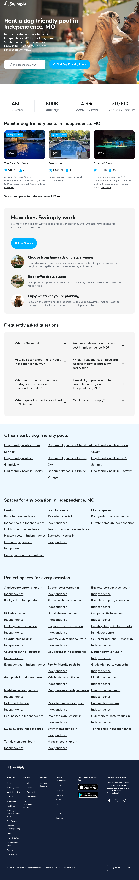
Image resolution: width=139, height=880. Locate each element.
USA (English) (115, 867)
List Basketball (29, 797)
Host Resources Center (27, 804)
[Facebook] (109, 800)
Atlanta (59, 799)
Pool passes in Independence (23, 716)
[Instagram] (124, 800)
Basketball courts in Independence (61, 539)
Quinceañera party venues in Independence (110, 719)
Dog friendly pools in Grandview (18, 461)
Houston (59, 809)
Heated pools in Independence (25, 536)
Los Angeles (61, 786)
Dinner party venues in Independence (106, 655)
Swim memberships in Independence (63, 732)
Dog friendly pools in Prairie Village (67, 474)
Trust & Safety (13, 838)
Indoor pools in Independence (24, 523)
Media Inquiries (13, 792)
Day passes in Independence (67, 652)
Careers (10, 783)
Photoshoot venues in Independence (105, 693)
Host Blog (11, 806)
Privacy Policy (69, 867)
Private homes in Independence (112, 523)
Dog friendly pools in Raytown (112, 471)
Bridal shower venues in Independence (64, 616)
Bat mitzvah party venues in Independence (110, 603)
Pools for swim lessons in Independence (65, 719)
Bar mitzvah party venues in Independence (67, 603)
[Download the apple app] (88, 787)
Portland (59, 795)
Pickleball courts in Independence (61, 519)
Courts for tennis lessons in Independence (22, 655)
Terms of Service (53, 867)
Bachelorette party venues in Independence (110, 591)
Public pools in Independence (24, 555)
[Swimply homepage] (69, 4)
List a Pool (27, 783)
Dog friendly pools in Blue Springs (22, 448)
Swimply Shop (13, 787)
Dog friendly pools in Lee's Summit (109, 461)
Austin (59, 804)
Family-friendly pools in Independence (64, 668)
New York (60, 790)
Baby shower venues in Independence (63, 591)
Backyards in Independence (110, 516)
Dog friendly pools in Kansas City (67, 461)
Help (9, 833)
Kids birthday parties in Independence (63, 680)
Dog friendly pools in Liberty (23, 471)
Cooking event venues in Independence (20, 629)
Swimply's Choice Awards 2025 (13, 813)
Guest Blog (11, 801)
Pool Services (12, 821)
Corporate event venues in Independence (65, 629)
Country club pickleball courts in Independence (111, 629)
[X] (116, 800)
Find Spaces (25, 243)
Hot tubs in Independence (21, 529)
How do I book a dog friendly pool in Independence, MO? (38, 362)
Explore (10, 850)
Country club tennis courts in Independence (67, 642)
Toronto (59, 818)
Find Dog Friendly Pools (71, 64)
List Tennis (27, 787)
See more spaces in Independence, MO (30, 196)
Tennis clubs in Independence (111, 729)
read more (9, 187)
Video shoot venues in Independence (62, 745)
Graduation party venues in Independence (109, 668)
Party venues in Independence (68, 690)
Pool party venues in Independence (105, 706)
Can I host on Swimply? (89, 400)
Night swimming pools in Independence (21, 693)
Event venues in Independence (25, 665)
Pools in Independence (19, 516)
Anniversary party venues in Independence (23, 591)
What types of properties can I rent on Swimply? (38, 402)
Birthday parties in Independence (16, 616)
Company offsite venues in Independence (108, 616)
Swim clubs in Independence (23, 729)
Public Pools (12, 854)
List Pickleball (29, 792)
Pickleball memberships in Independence (66, 706)
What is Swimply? (27, 343)
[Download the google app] (88, 795)
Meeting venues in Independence (103, 680)
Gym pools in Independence (23, 677)
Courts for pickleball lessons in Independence (112, 642)
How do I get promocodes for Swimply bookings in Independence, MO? (92, 384)
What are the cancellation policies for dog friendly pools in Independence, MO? (38, 384)
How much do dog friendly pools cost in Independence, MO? (95, 345)
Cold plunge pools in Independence (18, 545)
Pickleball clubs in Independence (16, 706)
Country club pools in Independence (18, 642)
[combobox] (24, 64)
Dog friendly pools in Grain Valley (109, 448)
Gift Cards (11, 797)
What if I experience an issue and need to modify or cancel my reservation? (95, 364)
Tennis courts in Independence (68, 529)
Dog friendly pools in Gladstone (69, 445)
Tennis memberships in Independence (19, 745)
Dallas (59, 813)
